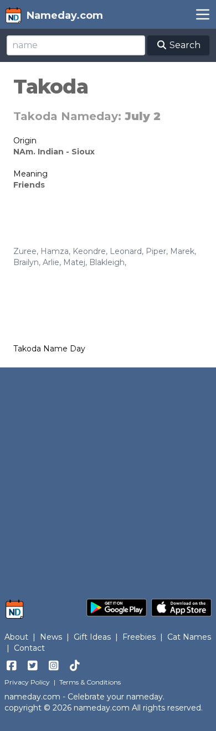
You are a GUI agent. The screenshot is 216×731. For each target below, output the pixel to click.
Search (183, 45)
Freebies (139, 637)
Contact (29, 648)
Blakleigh (107, 262)
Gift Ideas (92, 637)
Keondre (89, 251)
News (51, 637)
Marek (182, 251)
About (16, 637)
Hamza (54, 251)
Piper (156, 251)
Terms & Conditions (90, 682)
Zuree (25, 251)
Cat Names (189, 637)
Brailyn (26, 262)
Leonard (126, 251)
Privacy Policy (27, 682)
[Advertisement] (108, 477)
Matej (74, 262)
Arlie (51, 262)
